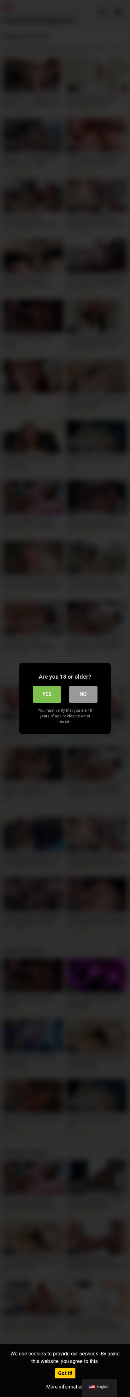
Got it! (65, 1373)
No (83, 694)
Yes (46, 694)
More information (65, 1387)
